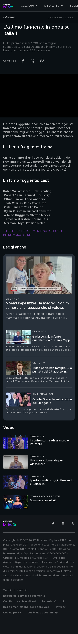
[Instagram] (63, 523)
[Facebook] (53, 523)
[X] (73, 523)
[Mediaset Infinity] (8, 5)
